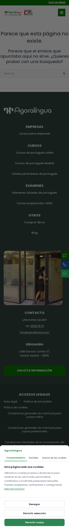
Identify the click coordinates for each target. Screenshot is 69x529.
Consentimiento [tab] (15, 457)
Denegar (34, 504)
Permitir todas (34, 522)
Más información (14, 489)
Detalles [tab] (33, 457)
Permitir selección (34, 513)
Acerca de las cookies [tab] (54, 457)
